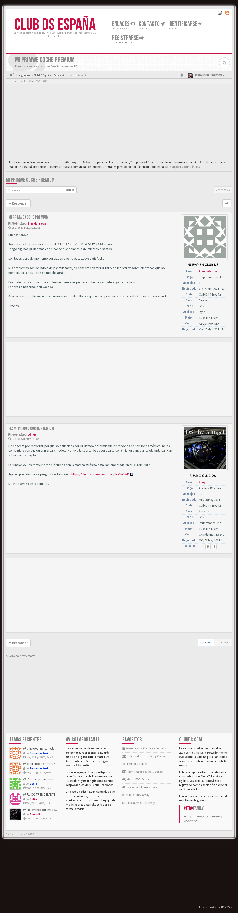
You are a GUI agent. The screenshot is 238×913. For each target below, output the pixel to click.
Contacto (150, 24)
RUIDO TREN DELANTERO (42, 794)
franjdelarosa (37, 223)
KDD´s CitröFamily (137, 795)
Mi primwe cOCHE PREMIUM (30, 179)
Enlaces (121, 24)
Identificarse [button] (183, 24)
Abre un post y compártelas (182, 167)
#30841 (15, 223)
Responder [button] (19, 203)
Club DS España (55, 25)
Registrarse (125, 38)
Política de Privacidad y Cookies (146, 756)
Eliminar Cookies (136, 764)
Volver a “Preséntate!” (22, 656)
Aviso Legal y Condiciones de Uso (147, 748)
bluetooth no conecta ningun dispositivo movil (56, 748)
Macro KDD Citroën (138, 779)
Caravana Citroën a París (141, 787)
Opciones (206, 642)
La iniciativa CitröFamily (139, 803)
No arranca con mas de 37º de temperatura (53, 810)
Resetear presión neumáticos (44, 779)
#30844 (15, 434)
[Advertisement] (119, 121)
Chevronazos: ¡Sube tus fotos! (145, 772)
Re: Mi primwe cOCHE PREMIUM (31, 428)
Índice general (21, 75)
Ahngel (32, 434)
